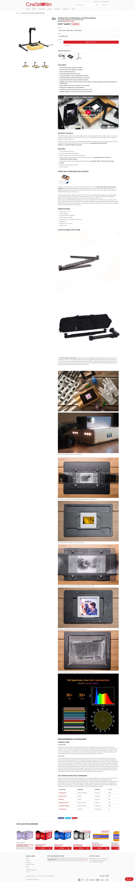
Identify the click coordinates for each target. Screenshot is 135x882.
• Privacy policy (40, 876)
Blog (27, 866)
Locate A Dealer (30, 864)
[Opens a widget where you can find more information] (129, 879)
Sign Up (31, 848)
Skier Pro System (68, 21)
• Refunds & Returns (31, 876)
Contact (28, 871)
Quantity (60, 39)
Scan (49, 9)
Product (60, 27)
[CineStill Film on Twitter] (100, 876)
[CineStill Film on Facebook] (103, 876)
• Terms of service (49, 876)
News (28, 9)
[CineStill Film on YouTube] (107, 876)
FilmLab (61, 799)
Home (18, 13)
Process (42, 9)
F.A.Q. (27, 868)
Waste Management (31, 869)
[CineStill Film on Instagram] (105, 876)
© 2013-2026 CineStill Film (32, 879)
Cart (105, 5)
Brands (66, 9)
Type (59, 33)
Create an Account (104, 1)
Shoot (34, 9)
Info (73, 9)
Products (28, 862)
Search (28, 860)
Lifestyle (57, 9)
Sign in (96, 1)
